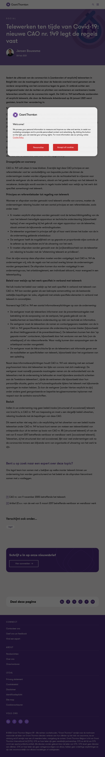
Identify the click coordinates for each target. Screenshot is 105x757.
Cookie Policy (18, 137)
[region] (52, 131)
